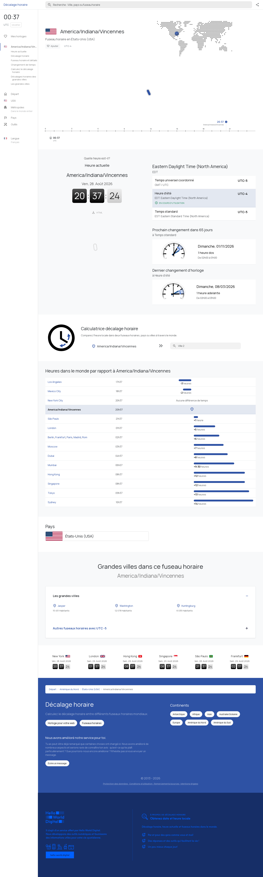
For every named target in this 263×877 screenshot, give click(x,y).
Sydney (52, 502)
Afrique (196, 714)
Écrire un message (57, 763)
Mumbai (52, 465)
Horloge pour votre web (61, 723)
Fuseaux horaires (92, 723)
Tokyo (51, 493)
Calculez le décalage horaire (22, 71)
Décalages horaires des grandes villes (23, 78)
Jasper (59, 605)
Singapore (54, 483)
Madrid (77, 437)
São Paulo (53, 418)
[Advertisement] (136, 90)
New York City (55, 400)
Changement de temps (23, 64)
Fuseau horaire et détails (24, 60)
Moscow (52, 446)
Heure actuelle (18, 51)
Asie (209, 714)
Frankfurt (60, 437)
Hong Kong (54, 474)
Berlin (51, 437)
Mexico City (54, 391)
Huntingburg (186, 605)
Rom (84, 437)
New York (58, 656)
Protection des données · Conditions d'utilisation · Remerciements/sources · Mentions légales (150, 783)
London (52, 428)
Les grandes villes (20, 83)
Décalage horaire (20, 55)
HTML (97, 212)
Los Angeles (55, 382)
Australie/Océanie (228, 714)
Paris (69, 437)
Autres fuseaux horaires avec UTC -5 (80, 628)
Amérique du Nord (197, 722)
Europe (176, 722)
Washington (124, 605)
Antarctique (179, 714)
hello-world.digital (59, 855)
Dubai (51, 456)
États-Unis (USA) (79, 536)
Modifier (16, 24)
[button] (20, 101)
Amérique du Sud (222, 722)
